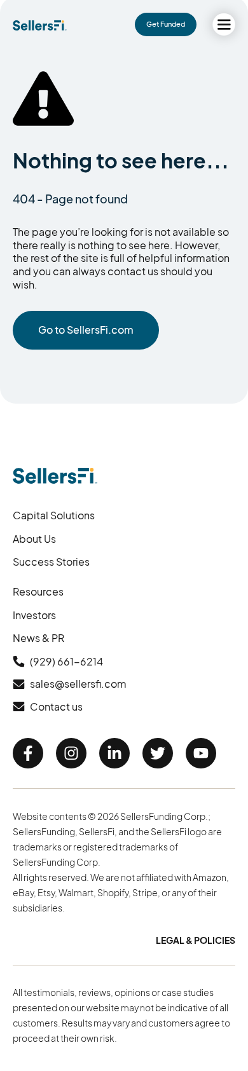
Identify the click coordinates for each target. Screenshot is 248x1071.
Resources (38, 591)
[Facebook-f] (28, 753)
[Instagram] (71, 753)
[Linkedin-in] (114, 753)
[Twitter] (157, 753)
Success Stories (51, 561)
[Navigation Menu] (223, 24)
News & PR (38, 638)
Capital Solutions (54, 515)
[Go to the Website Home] (40, 25)
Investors (34, 615)
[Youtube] (201, 753)
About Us (34, 538)
